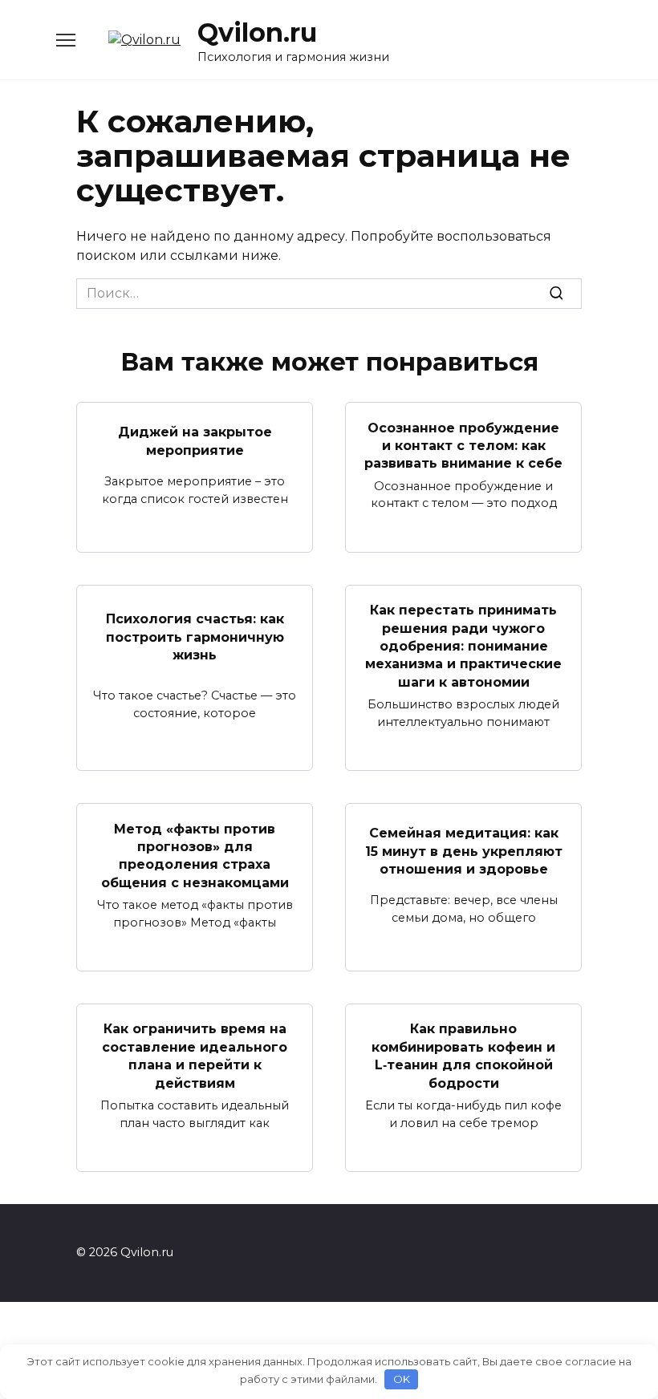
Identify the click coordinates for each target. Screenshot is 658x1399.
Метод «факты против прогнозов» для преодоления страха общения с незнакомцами (195, 855)
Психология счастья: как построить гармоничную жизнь (195, 637)
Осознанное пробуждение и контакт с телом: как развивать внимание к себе (463, 445)
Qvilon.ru (257, 32)
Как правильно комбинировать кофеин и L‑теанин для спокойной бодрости (463, 1055)
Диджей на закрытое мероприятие (195, 440)
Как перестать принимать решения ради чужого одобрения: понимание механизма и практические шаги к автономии (463, 646)
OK (401, 1379)
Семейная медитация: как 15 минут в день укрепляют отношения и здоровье (464, 851)
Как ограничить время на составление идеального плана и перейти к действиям (194, 1055)
